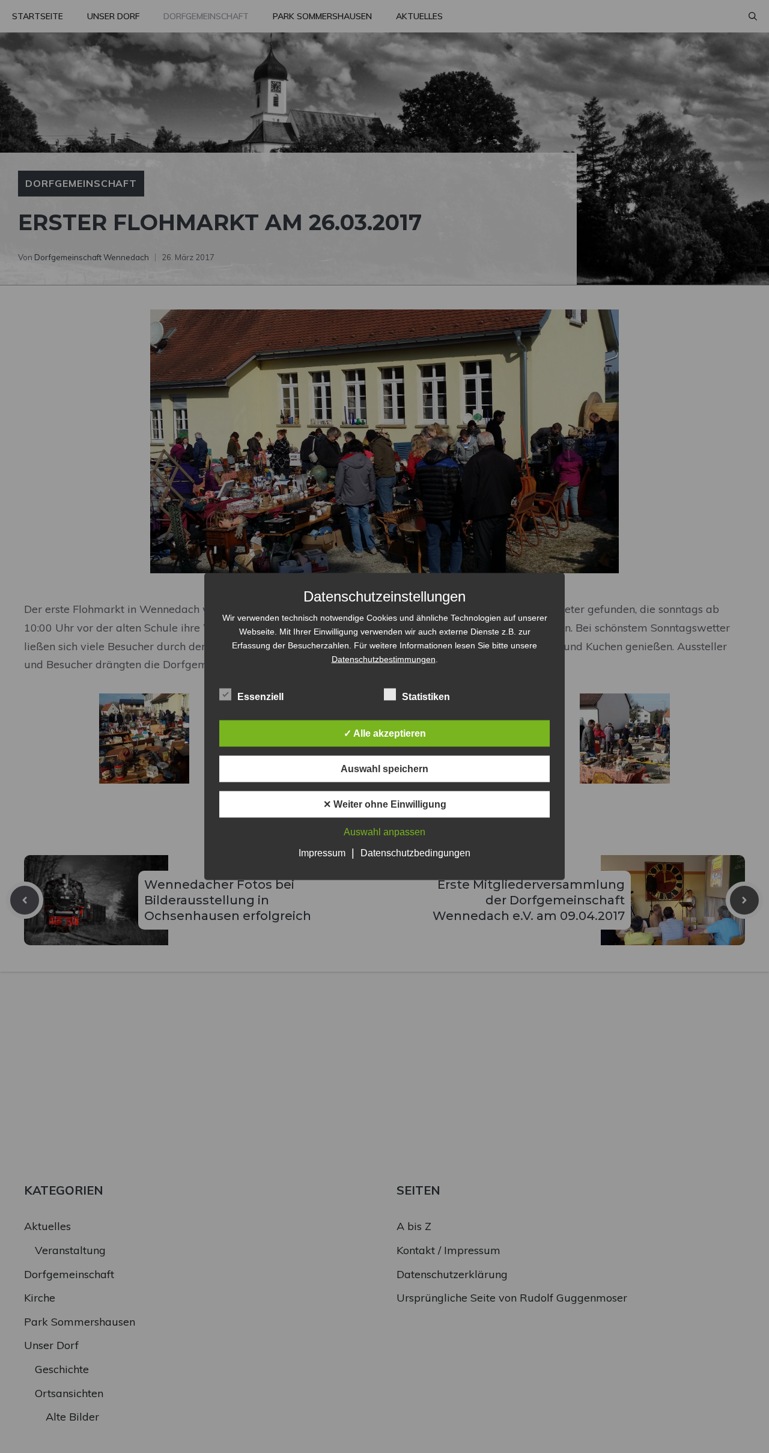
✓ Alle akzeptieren (385, 733)
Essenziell (260, 697)
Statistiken (426, 697)
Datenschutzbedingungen (415, 853)
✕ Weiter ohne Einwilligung (384, 804)
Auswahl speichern (384, 769)
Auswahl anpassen (384, 832)
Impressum (322, 853)
